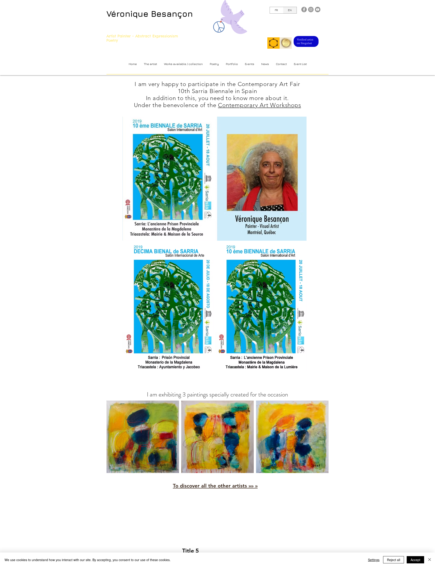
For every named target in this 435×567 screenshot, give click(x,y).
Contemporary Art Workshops (259, 105)
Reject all (393, 559)
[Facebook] (304, 9)
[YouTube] (317, 9)
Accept (415, 559)
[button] (183, 64)
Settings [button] (373, 559)
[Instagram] (311, 9)
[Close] (429, 559)
